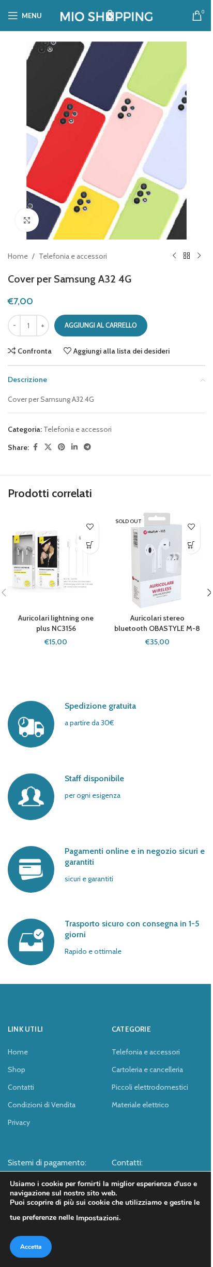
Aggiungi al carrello (101, 325)
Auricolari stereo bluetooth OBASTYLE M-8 (157, 623)
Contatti (21, 1087)
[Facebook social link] (35, 447)
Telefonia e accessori (73, 256)
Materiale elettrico (140, 1104)
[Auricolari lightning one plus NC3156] (56, 560)
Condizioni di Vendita (41, 1104)
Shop (16, 1069)
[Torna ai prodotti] (186, 256)
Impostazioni (97, 1218)
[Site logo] (106, 14)
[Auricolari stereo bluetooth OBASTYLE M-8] (157, 560)
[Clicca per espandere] (27, 220)
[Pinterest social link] (61, 447)
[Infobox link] (106, 724)
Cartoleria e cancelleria (147, 1069)
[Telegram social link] (87, 447)
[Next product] (199, 256)
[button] (90, 545)
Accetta (30, 1247)
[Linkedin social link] (74, 447)
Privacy (19, 1122)
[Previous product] (174, 256)
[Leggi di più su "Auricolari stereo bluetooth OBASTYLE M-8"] (191, 545)
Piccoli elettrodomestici (150, 1087)
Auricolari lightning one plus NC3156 (56, 623)
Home (18, 256)
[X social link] (48, 447)
